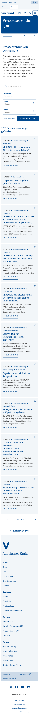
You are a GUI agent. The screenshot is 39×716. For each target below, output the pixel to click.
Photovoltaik (8, 576)
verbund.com (7, 36)
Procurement (8, 660)
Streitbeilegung (9, 581)
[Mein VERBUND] (29, 13)
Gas (4, 572)
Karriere (6, 617)
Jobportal (7, 621)
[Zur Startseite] (7, 13)
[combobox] (19, 94)
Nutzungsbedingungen (19, 708)
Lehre (5, 635)
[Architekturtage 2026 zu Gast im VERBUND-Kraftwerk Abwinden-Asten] (35, 479)
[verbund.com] (6, 545)
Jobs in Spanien (10, 631)
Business (7, 592)
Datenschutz (19, 700)
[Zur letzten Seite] (35, 519)
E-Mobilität (7, 601)
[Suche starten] (24, 13)
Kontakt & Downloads (12, 610)
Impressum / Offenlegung (19, 712)
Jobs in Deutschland (12, 626)
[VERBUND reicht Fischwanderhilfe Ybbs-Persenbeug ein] (35, 436)
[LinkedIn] (28, 687)
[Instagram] (10, 687)
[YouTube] (22, 687)
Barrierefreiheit (19, 704)
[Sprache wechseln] (19, 13)
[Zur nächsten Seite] (30, 519)
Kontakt (6, 585)
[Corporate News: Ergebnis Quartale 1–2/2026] (35, 174)
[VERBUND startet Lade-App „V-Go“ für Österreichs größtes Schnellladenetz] (35, 286)
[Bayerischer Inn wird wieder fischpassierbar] (35, 364)
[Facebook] (16, 687)
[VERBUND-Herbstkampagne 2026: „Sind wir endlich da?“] (35, 138)
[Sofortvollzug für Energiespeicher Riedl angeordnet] (35, 325)
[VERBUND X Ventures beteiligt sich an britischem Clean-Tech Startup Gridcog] (35, 247)
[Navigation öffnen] (35, 13)
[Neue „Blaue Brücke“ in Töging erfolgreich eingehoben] (35, 400)
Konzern (6, 642)
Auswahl (7, 93)
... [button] (15, 36)
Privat (5, 562)
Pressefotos (8, 656)
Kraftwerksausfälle (11, 665)
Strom (5, 567)
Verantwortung (9, 646)
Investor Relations (11, 651)
